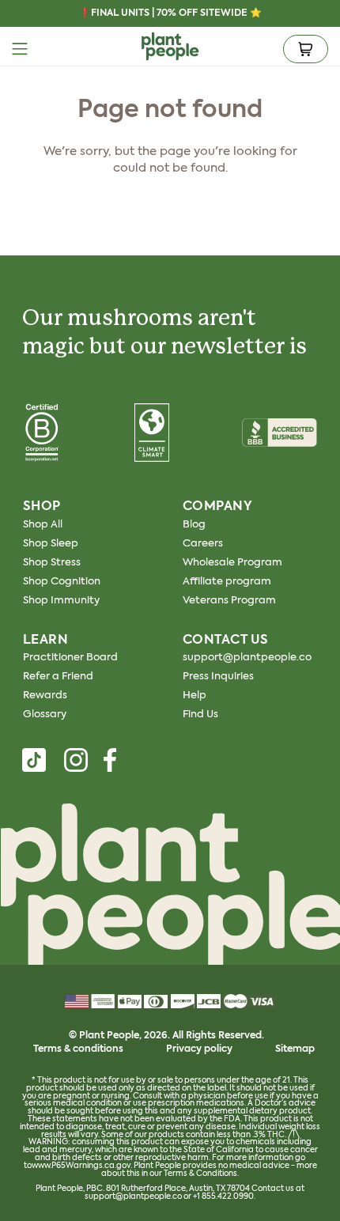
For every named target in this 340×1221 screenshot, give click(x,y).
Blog (194, 525)
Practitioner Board (70, 657)
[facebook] (110, 760)
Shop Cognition (61, 581)
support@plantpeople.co (247, 657)
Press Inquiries (218, 676)
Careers (203, 544)
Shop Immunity (61, 600)
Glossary (44, 714)
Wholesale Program (232, 563)
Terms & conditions (78, 1049)
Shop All (42, 525)
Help (194, 695)
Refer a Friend (58, 676)
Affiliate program (227, 581)
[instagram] (76, 760)
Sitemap (295, 1049)
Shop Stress (52, 563)
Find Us (200, 714)
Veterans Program (229, 600)
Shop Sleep (50, 544)
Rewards (45, 695)
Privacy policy (199, 1049)
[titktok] (34, 760)
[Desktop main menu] (20, 49)
